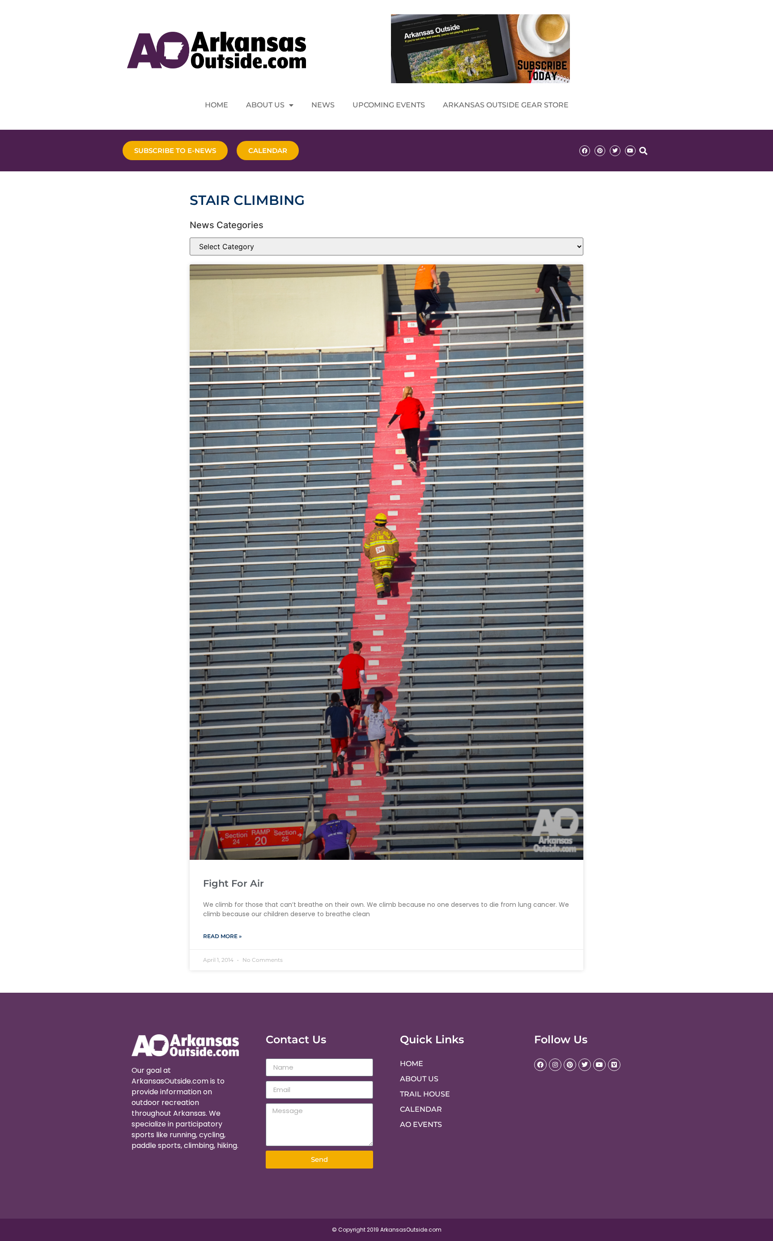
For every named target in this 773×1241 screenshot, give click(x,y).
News (323, 105)
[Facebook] (584, 150)
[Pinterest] (600, 150)
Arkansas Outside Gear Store (506, 105)
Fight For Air (233, 883)
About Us (265, 105)
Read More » (222, 936)
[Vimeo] (614, 1064)
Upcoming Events (389, 105)
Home (216, 105)
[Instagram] (555, 1064)
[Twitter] (615, 150)
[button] (643, 150)
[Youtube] (630, 150)
